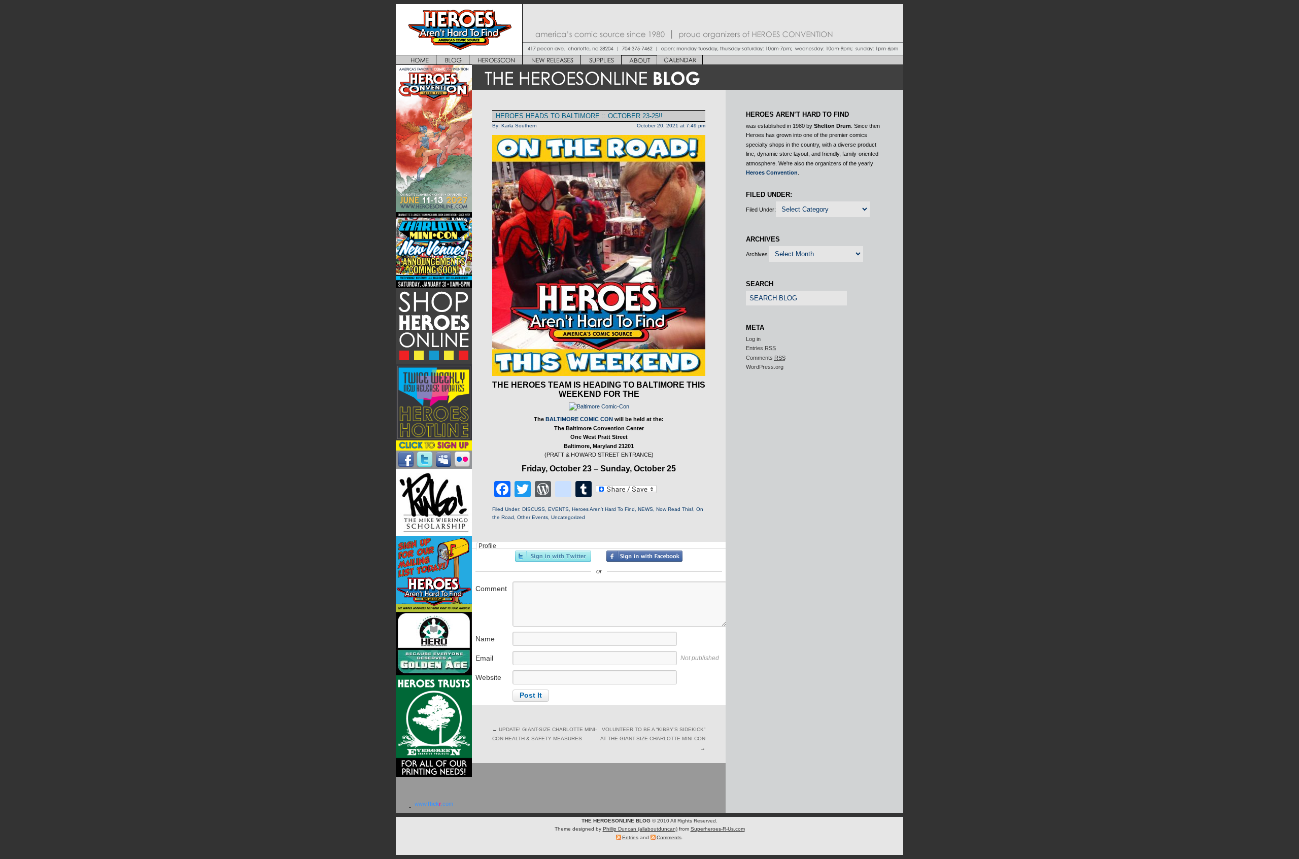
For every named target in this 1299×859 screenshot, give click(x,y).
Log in (753, 339)
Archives (757, 254)
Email (484, 658)
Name (485, 639)
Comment (491, 589)
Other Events (532, 517)
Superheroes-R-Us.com (718, 829)
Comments (765, 358)
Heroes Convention (772, 172)
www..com (434, 804)
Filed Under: (761, 210)
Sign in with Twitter (553, 556)
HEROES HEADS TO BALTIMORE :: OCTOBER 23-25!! (579, 116)
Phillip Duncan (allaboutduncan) (640, 829)
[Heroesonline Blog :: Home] (687, 88)
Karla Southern (519, 125)
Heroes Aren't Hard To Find (603, 509)
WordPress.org (764, 367)
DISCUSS (533, 509)
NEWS (645, 509)
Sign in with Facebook (644, 556)
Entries (761, 348)
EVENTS (558, 509)
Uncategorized (568, 517)
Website (488, 677)
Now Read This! (674, 509)
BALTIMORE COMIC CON (579, 419)
